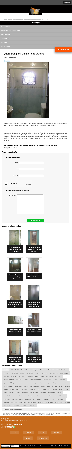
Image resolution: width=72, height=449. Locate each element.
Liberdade (54, 386)
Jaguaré (48, 383)
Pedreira (54, 389)
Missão (42, 432)
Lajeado (43, 386)
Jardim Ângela (18, 386)
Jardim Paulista (63, 383)
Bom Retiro (7, 373)
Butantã (22, 373)
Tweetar (7, 61)
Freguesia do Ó (47, 379)
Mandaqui (67, 386)
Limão (61, 386)
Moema (12, 389)
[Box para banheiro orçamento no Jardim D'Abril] (15, 291)
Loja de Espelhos (5, 34)
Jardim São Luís (8, 386)
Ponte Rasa (25, 392)
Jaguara (42, 383)
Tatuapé (38, 399)
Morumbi (24, 389)
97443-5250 (8, 427)
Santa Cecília (7, 396)
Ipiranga (12, 383)
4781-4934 (18, 425)
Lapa (48, 386)
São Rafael (28, 399)
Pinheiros (11, 392)
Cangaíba (6, 376)
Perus (5, 392)
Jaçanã (26, 386)
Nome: (17, 162)
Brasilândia (15, 373)
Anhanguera (35, 370)
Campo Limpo (64, 373)
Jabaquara (35, 383)
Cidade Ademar (39, 376)
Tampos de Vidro (5, 38)
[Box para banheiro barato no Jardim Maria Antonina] (34, 291)
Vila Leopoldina (49, 402)
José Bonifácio (34, 386)
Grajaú (55, 379)
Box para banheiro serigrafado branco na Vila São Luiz (15, 359)
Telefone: (16, 175)
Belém (66, 370)
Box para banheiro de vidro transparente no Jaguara (34, 331)
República (43, 392)
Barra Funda (59, 370)
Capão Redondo (15, 376)
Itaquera (28, 383)
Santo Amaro (22, 396)
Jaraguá (55, 383)
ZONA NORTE (15, 370)
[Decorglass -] (35, 11)
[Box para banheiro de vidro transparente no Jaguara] (34, 319)
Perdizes (66, 389)
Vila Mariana (58, 402)
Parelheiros (32, 389)
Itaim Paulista (20, 383)
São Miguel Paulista (17, 399)
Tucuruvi (53, 399)
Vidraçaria (4, 42)
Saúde (39, 396)
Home (14, 432)
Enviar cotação (35, 220)
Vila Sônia (24, 405)
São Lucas (62, 396)
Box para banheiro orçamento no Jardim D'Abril (15, 304)
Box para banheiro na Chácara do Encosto (34, 276)
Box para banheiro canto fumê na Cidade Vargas (34, 359)
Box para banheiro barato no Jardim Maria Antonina (34, 304)
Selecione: (6, 370)
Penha (60, 389)
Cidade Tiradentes (9, 379)
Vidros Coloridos (5, 46)
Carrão (23, 376)
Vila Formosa (22, 402)
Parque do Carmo (45, 389)
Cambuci (37, 373)
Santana (15, 396)
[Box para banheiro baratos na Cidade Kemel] (15, 319)
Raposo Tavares (34, 392)
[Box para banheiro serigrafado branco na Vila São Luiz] (15, 346)
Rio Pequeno (51, 392)
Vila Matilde (67, 402)
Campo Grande (54, 373)
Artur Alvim (51, 370)
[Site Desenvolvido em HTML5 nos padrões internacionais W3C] (14, 446)
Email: (17, 169)
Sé (33, 399)
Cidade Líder (58, 376)
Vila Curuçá (14, 402)
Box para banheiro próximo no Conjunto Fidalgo (34, 249)
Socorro (45, 396)
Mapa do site (43, 438)
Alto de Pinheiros (25, 370)
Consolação (19, 379)
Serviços (36, 23)
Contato (27, 438)
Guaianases (62, 379)
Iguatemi (6, 383)
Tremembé (46, 399)
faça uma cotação (63, 49)
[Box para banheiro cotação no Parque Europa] (15, 264)
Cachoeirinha (29, 373)
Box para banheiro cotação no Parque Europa (15, 277)
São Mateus (7, 399)
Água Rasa (32, 405)
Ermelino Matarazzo (35, 379)
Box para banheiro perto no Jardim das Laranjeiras (15, 249)
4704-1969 (8, 425)
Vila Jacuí (40, 402)
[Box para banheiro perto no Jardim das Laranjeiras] (15, 236)
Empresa (28, 432)
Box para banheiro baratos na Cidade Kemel (15, 331)
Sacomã (59, 392)
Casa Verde (30, 376)
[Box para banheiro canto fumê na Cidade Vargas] (34, 346)
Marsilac (6, 389)
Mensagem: (13, 195)
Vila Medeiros (7, 405)
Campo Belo (44, 373)
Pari (38, 389)
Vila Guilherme (32, 402)
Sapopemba (31, 396)
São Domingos (53, 396)
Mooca (18, 389)
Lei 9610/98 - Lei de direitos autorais (46, 414)
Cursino (26, 379)
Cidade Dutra (49, 376)
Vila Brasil (6, 402)
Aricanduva (43, 370)
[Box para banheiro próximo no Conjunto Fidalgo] (34, 236)
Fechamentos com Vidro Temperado (10, 30)
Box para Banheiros (6, 26)
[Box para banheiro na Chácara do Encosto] (34, 264)
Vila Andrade (60, 399)
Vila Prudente (16, 405)
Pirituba (18, 392)
